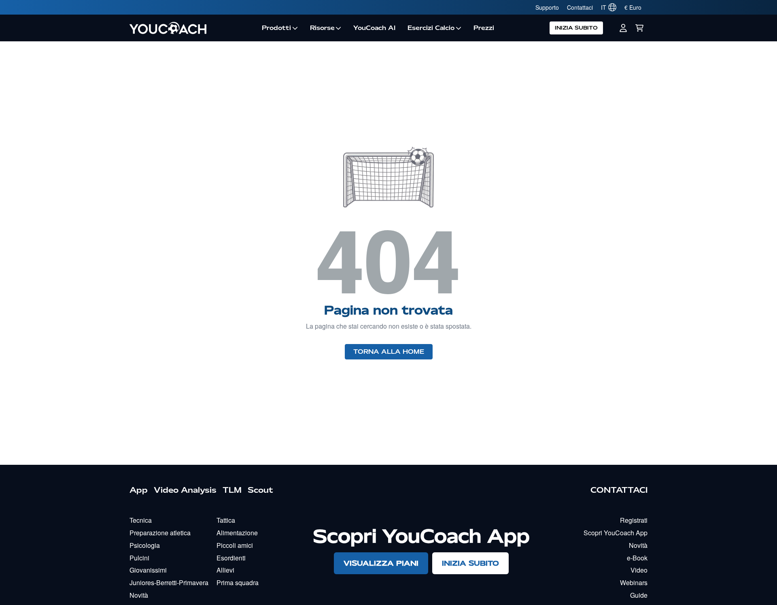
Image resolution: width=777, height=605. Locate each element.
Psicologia (145, 545)
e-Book (637, 557)
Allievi (225, 570)
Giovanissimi (148, 570)
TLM (232, 490)
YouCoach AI (374, 28)
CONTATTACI (619, 490)
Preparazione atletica (160, 532)
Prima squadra (238, 582)
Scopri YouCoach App (616, 532)
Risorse (322, 28)
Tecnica (141, 520)
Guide (639, 595)
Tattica (226, 520)
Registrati (634, 520)
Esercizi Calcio (431, 28)
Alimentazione (237, 532)
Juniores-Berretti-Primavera (169, 582)
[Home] (193, 28)
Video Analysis (185, 490)
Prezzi (483, 28)
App (139, 490)
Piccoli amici (235, 545)
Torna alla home (388, 352)
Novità (139, 595)
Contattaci (580, 7)
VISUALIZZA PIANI (381, 563)
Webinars (634, 582)
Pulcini (139, 557)
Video (639, 570)
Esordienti (231, 557)
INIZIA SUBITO (576, 27)
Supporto (547, 7)
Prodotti (276, 28)
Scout (260, 490)
